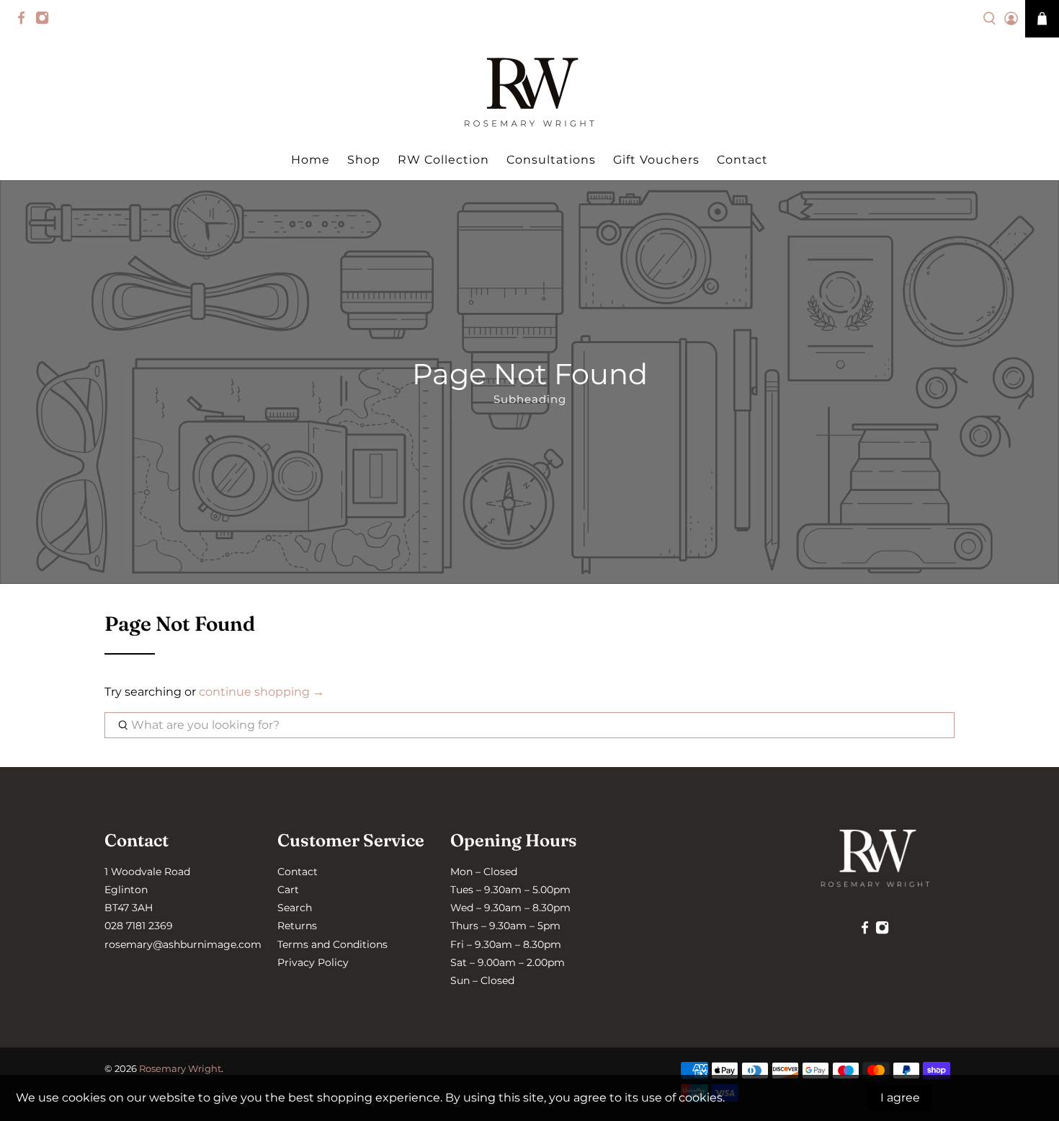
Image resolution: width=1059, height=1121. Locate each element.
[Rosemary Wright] (529, 92)
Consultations (551, 160)
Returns (297, 925)
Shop (363, 160)
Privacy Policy (313, 962)
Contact (742, 160)
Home (310, 160)
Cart (288, 889)
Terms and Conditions (332, 944)
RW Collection (443, 160)
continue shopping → (261, 692)
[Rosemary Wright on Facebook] (24, 21)
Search (294, 907)
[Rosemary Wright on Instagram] (45, 21)
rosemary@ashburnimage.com (183, 944)
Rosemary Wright (180, 1068)
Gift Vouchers (656, 160)
